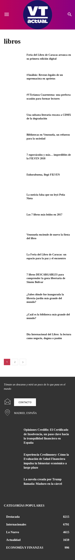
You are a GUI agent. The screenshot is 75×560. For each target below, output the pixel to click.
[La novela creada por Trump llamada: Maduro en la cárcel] (12, 484)
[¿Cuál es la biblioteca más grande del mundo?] (14, 320)
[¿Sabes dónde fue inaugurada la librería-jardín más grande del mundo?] (14, 300)
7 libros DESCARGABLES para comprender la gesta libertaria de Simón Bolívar (46, 278)
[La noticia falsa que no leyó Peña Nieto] (14, 200)
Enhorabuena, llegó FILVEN (43, 174)
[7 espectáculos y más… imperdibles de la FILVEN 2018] (14, 160)
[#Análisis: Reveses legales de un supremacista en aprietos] (14, 80)
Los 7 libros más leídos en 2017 (44, 214)
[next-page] (23, 362)
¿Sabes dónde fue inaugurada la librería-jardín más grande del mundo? (45, 298)
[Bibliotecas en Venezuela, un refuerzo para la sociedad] (14, 140)
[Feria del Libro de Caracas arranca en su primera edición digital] (14, 60)
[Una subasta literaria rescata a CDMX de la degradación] (14, 120)
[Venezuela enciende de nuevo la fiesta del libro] (14, 240)
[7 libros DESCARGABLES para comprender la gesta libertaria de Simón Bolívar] (14, 280)
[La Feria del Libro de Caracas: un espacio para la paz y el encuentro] (14, 260)
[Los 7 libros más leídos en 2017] (14, 220)
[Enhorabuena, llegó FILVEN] (14, 180)
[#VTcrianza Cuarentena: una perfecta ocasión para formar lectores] (14, 100)
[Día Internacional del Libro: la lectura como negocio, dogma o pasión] (14, 340)
